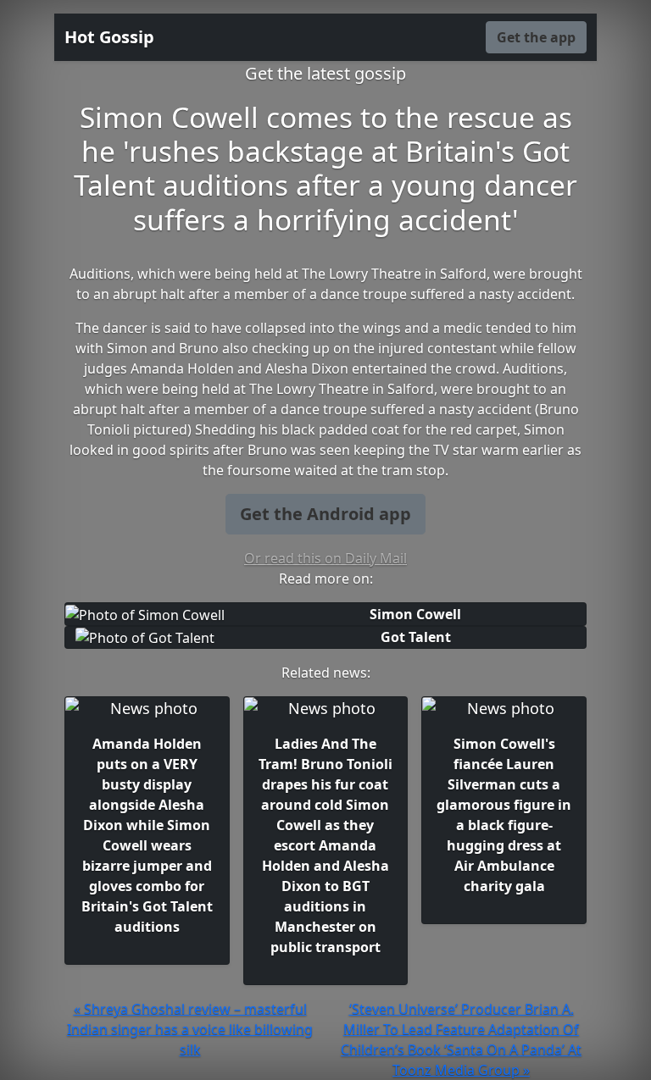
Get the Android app (325, 513)
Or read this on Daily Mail (325, 558)
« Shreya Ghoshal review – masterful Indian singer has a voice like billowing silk (190, 1029)
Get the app (536, 37)
